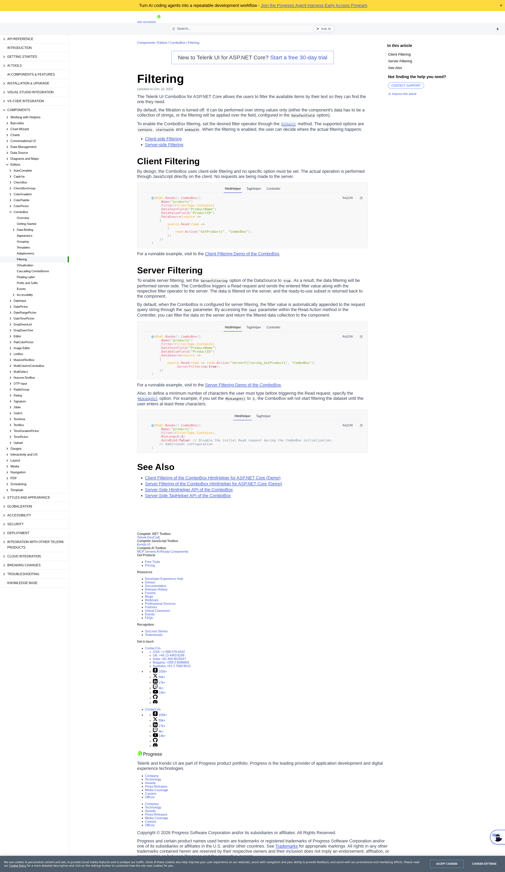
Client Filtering (168, 161)
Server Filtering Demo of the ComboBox (243, 384)
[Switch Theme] (498, 29)
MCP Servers (146, 551)
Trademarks (286, 846)
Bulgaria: (171, 662)
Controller (273, 188)
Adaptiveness (25, 253)
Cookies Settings (484, 863)
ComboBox (177, 42)
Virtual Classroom (157, 610)
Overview (23, 218)
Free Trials (152, 562)
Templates (23, 247)
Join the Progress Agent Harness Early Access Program (314, 5)
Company (152, 776)
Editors (162, 42)
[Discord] (155, 702)
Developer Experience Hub (164, 578)
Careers (150, 793)
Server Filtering (170, 270)
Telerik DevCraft (148, 537)
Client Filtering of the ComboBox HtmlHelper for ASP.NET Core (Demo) (213, 477)
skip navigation (146, 21)
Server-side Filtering (164, 144)
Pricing (150, 565)
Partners (151, 607)
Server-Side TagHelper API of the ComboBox (188, 495)
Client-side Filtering (163, 138)
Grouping (23, 241)
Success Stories (156, 631)
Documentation (155, 586)
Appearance (24, 235)
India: (169, 659)
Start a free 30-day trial (298, 57)
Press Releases (156, 786)
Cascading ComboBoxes (33, 271)
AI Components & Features (31, 74)
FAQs (149, 618)
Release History (156, 589)
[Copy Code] (361, 198)
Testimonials (154, 634)
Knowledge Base (22, 583)
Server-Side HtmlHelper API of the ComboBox (189, 489)
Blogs (149, 596)
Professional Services (160, 603)
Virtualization (25, 265)
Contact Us (153, 648)
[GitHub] (155, 698)
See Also (155, 467)
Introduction (19, 48)
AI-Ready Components (172, 551)
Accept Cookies (447, 863)
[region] (252, 864)
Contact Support (406, 85)
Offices (150, 797)
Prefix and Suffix (27, 283)
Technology (153, 779)
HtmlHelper (233, 188)
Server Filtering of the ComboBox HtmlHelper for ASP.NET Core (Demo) (213, 483)
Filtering (22, 259)
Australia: (172, 666)
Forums (150, 593)
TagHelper (253, 188)
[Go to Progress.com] (150, 755)
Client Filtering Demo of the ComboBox (242, 253)
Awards (150, 783)
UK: (168, 655)
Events (21, 289)
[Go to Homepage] (158, 21)
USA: (169, 651)
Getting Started (26, 223)
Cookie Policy (17, 865)
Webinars (151, 600)
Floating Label (26, 277)
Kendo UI (143, 544)
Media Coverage (156, 790)
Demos (150, 582)
